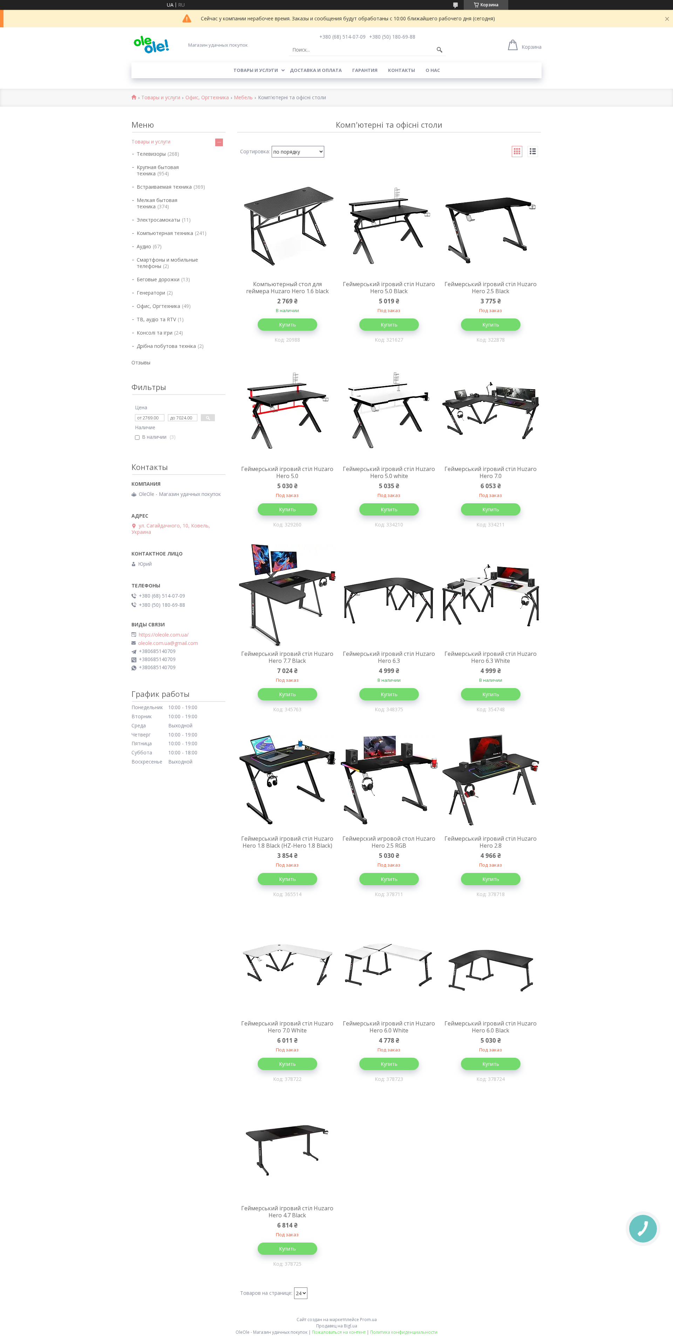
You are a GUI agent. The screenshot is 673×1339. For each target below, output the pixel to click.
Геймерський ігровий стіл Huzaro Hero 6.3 (389, 657)
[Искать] (440, 50)
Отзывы (140, 362)
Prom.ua (368, 1320)
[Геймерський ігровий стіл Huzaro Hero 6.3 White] (490, 595)
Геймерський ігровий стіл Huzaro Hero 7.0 (490, 472)
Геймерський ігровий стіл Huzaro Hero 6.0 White (389, 1027)
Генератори (151, 292)
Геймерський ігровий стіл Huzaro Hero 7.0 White (287, 1027)
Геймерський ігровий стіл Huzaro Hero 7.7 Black (287, 657)
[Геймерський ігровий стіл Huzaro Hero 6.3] (389, 595)
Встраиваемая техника (164, 186)
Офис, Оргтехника (207, 98)
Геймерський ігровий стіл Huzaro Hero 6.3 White (490, 657)
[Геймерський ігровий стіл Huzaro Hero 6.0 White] (389, 965)
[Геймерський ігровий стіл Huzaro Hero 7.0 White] (287, 965)
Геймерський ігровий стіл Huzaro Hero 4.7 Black (287, 1212)
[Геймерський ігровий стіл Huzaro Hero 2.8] (490, 780)
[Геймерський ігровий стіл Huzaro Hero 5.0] (287, 410)
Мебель (243, 98)
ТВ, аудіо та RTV (156, 319)
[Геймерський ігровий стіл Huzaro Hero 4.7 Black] (287, 1150)
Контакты (401, 70)
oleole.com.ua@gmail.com (168, 643)
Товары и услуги (255, 70)
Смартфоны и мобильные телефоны (167, 262)
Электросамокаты (158, 219)
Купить (287, 324)
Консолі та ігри (154, 332)
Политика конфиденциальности (403, 1332)
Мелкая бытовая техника (157, 203)
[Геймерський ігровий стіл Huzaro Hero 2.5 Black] (490, 225)
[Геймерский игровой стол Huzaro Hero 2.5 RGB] (389, 780)
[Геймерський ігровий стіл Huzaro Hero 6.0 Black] (490, 965)
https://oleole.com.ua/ (164, 635)
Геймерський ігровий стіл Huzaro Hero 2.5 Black (490, 288)
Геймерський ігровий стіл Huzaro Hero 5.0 (287, 472)
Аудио (144, 246)
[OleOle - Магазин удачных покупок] (151, 45)
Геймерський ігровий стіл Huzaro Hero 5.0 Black (389, 288)
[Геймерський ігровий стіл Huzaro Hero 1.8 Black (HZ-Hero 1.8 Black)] (287, 780)
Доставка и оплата (316, 70)
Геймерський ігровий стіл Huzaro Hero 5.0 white (389, 472)
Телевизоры (151, 153)
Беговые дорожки (158, 279)
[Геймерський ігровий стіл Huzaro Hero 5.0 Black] (389, 225)
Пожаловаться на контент (339, 1332)
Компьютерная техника (165, 233)
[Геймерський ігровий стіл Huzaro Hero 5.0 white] (389, 410)
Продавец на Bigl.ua (336, 1326)
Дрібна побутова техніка (166, 346)
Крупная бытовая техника (158, 170)
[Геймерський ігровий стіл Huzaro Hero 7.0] (490, 410)
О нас (433, 70)
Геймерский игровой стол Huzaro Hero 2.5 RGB (388, 842)
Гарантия (365, 70)
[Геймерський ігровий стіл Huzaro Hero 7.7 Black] (287, 595)
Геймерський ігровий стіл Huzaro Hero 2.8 (490, 842)
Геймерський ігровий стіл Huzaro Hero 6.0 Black (490, 1027)
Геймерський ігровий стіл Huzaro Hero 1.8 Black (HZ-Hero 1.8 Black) (287, 842)
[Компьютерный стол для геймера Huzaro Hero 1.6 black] (287, 225)
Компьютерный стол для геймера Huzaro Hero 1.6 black (287, 288)
